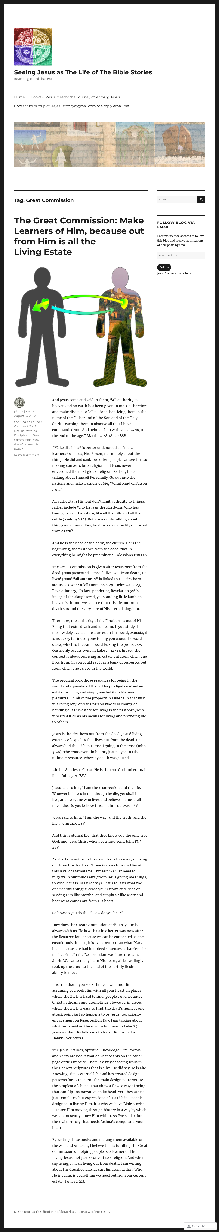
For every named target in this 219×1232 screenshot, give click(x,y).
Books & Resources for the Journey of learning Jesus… (76, 97)
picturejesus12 (24, 411)
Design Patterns (25, 430)
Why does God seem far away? (27, 444)
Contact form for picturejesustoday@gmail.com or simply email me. (72, 106)
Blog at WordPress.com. (94, 1212)
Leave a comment (26, 454)
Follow (164, 267)
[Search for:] (177, 199)
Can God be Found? (27, 422)
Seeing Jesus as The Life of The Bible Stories (83, 72)
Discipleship (22, 435)
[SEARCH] (201, 199)
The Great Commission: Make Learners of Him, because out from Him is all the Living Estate (79, 236)
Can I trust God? (25, 426)
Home (19, 97)
